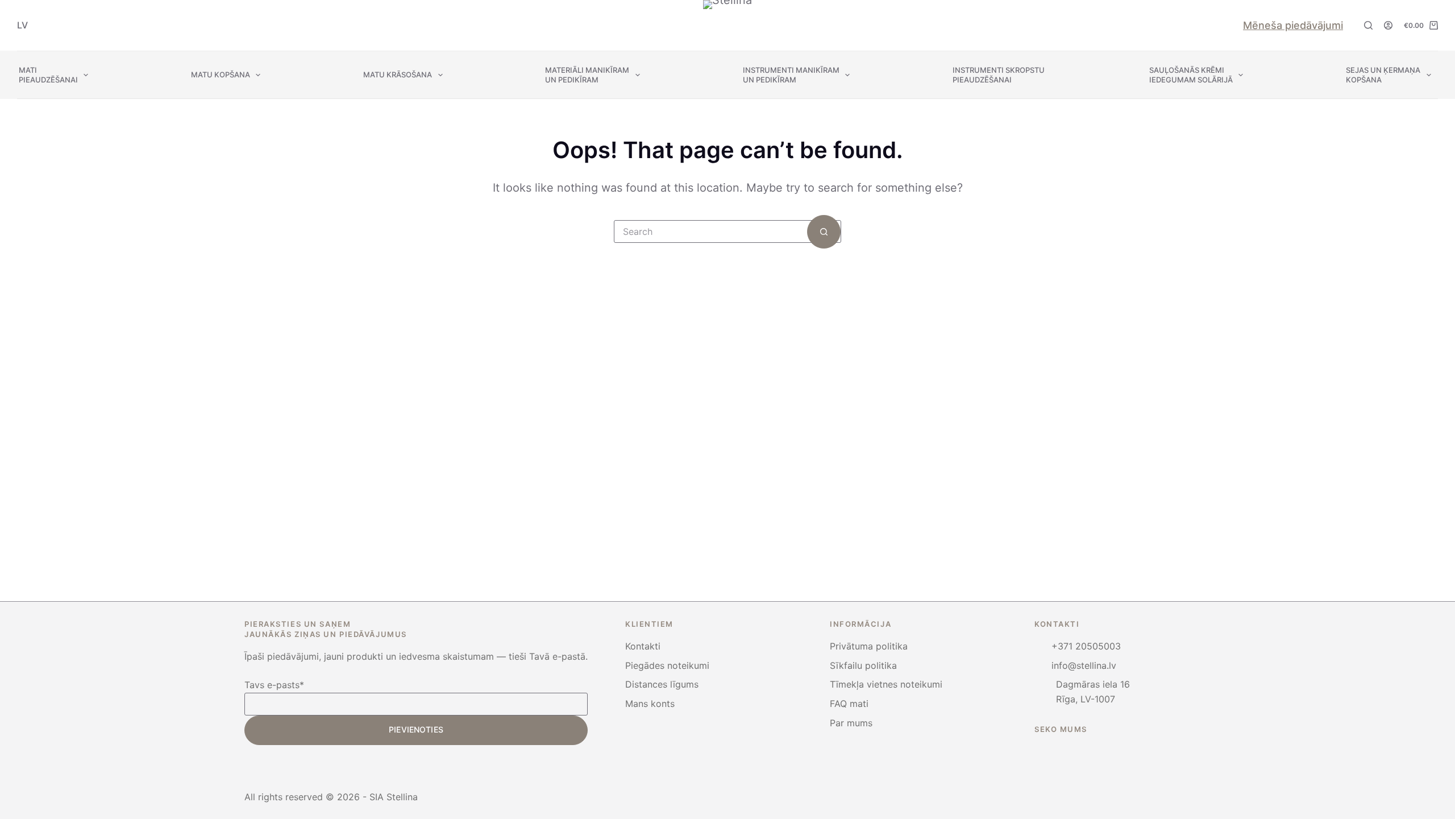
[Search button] (824, 232)
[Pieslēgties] (1388, 25)
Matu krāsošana (397, 74)
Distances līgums (662, 684)
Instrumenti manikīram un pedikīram (791, 74)
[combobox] (710, 231)
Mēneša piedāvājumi (1293, 25)
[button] (22, 25)
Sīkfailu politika (863, 665)
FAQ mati (849, 703)
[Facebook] (1068, 751)
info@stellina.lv (1083, 665)
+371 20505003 (1086, 646)
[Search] (1368, 25)
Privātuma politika (869, 646)
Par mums (851, 723)
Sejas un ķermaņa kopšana (1383, 74)
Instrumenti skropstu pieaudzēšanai (999, 74)
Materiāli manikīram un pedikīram (587, 74)
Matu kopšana (220, 74)
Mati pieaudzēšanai (48, 74)
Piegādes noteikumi (667, 665)
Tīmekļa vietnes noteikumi (886, 684)
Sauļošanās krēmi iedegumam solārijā (1191, 74)
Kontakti (642, 646)
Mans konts (650, 703)
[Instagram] (1037, 751)
